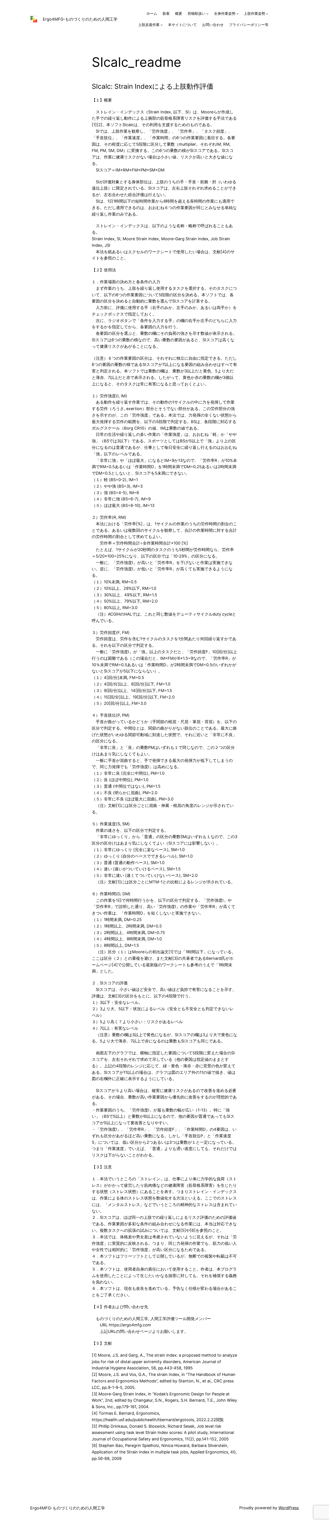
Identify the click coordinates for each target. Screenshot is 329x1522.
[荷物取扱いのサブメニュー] (207, 14)
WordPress (288, 1507)
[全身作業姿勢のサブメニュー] (237, 14)
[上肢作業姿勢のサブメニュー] (267, 14)
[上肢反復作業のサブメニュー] (161, 25)
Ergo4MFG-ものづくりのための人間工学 (80, 19)
